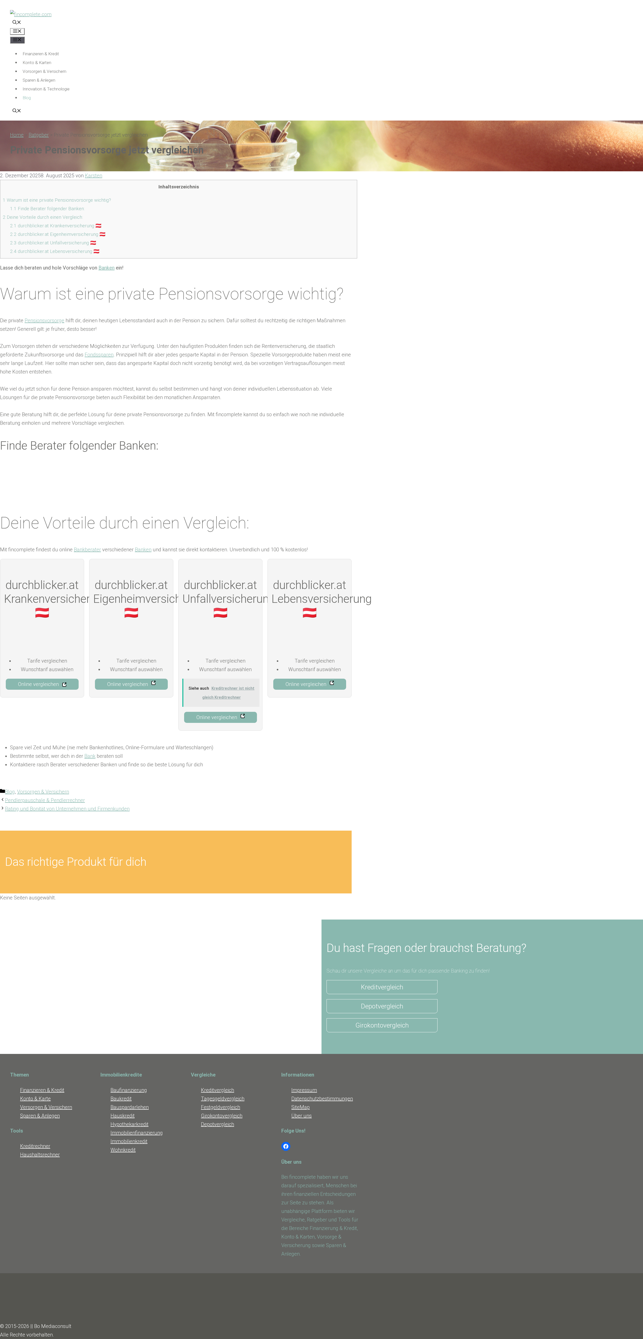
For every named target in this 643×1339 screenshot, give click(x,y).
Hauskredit (123, 1116)
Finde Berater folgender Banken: (47, 208)
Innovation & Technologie (46, 88)
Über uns (301, 1116)
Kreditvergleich (382, 987)
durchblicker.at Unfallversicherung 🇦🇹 (53, 243)
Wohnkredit (123, 1150)
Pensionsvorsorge (44, 320)
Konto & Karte (35, 1099)
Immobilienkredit (129, 1141)
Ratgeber (39, 135)
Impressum (304, 1090)
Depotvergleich (382, 1006)
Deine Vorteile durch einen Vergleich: (43, 217)
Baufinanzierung (129, 1090)
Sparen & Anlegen (39, 80)
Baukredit (121, 1099)
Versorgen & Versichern (46, 1107)
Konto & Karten (37, 62)
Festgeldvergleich (220, 1107)
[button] (17, 22)
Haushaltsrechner (40, 1155)
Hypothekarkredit (129, 1124)
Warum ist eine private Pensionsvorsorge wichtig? (57, 200)
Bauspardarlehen (130, 1107)
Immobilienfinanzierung (137, 1133)
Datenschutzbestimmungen (322, 1099)
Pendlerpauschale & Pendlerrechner (45, 800)
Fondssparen (99, 355)
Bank (89, 756)
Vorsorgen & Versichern (44, 71)
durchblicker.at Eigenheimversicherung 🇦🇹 (57, 234)
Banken (106, 268)
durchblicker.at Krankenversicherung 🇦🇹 (55, 226)
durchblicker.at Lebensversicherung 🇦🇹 (54, 251)
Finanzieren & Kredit (41, 53)
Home (17, 135)
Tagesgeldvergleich (222, 1099)
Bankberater (87, 550)
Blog (27, 97)
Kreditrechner (35, 1146)
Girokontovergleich (382, 1025)
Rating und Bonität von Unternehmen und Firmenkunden (67, 809)
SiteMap (300, 1107)
